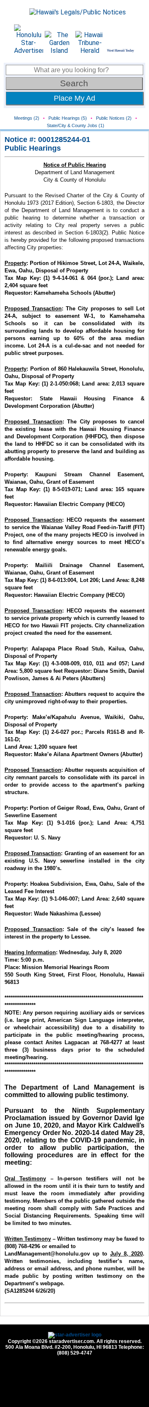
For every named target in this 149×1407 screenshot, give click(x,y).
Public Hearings (33, 148)
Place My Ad (74, 98)
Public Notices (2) (114, 118)
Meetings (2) (26, 118)
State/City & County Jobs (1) (75, 125)
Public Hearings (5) (67, 118)
